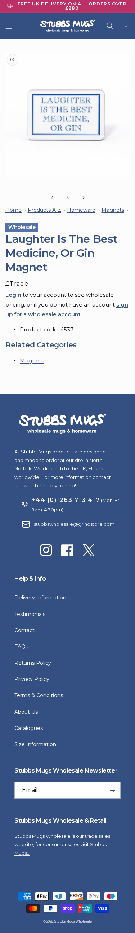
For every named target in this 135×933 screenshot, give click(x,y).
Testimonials (29, 614)
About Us (26, 712)
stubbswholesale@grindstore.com (74, 524)
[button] (9, 26)
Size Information (35, 744)
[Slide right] (83, 198)
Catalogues (28, 728)
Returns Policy (32, 663)
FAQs (21, 646)
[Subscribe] (112, 790)
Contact (24, 630)
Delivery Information (40, 597)
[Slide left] (52, 198)
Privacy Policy (31, 679)
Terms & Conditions (38, 695)
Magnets (32, 360)
